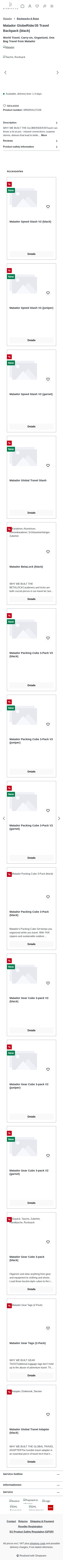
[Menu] (52, 6)
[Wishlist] (37, 6)
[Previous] (5, 72)
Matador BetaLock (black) (26, 566)
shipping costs (37, 1543)
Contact (11, 1521)
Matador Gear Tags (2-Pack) (27, 1343)
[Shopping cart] (22, 6)
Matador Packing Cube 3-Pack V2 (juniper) (31, 741)
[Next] (57, 72)
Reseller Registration (30, 1526)
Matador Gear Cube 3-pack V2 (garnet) (28, 1172)
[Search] (44, 6)
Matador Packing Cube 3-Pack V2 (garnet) (31, 827)
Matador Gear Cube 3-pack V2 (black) (28, 1000)
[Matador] (31, 47)
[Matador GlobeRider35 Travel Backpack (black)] (31, 72)
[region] (31, 72)
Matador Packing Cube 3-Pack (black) (29, 913)
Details (31, 254)
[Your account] (29, 6)
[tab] (30, 129)
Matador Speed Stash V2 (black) (30, 221)
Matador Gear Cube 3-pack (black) (26, 1258)
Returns (23, 1521)
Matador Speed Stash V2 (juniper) (31, 307)
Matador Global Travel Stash (27, 480)
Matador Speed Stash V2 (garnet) (31, 394)
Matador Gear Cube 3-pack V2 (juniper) (28, 1086)
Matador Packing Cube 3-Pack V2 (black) (31, 654)
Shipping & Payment (42, 1521)
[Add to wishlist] (48, 207)
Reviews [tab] (8, 140)
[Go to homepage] (10, 6)
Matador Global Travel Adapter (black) (29, 1431)
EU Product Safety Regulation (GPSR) (32, 1531)
